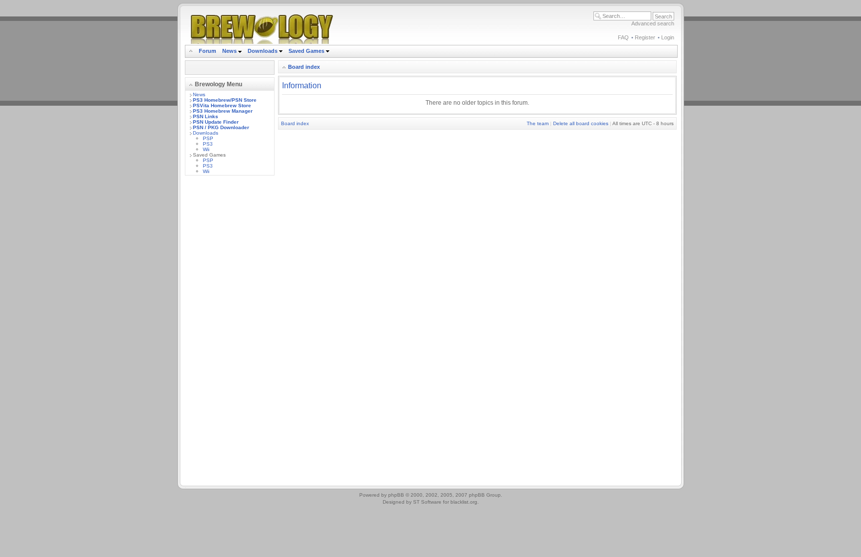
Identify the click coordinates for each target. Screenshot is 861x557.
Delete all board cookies (580, 123)
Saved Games (307, 51)
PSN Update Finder (216, 122)
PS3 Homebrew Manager (223, 111)
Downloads (263, 51)
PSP (208, 138)
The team (538, 123)
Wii (206, 149)
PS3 (208, 144)
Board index (304, 67)
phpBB (396, 495)
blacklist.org (463, 502)
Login (667, 37)
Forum (207, 51)
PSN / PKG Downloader (221, 127)
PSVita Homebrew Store (222, 105)
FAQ (623, 37)
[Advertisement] (230, 332)
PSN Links (205, 116)
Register (645, 37)
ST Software (427, 502)
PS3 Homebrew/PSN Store (225, 100)
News (229, 51)
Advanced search (652, 23)
